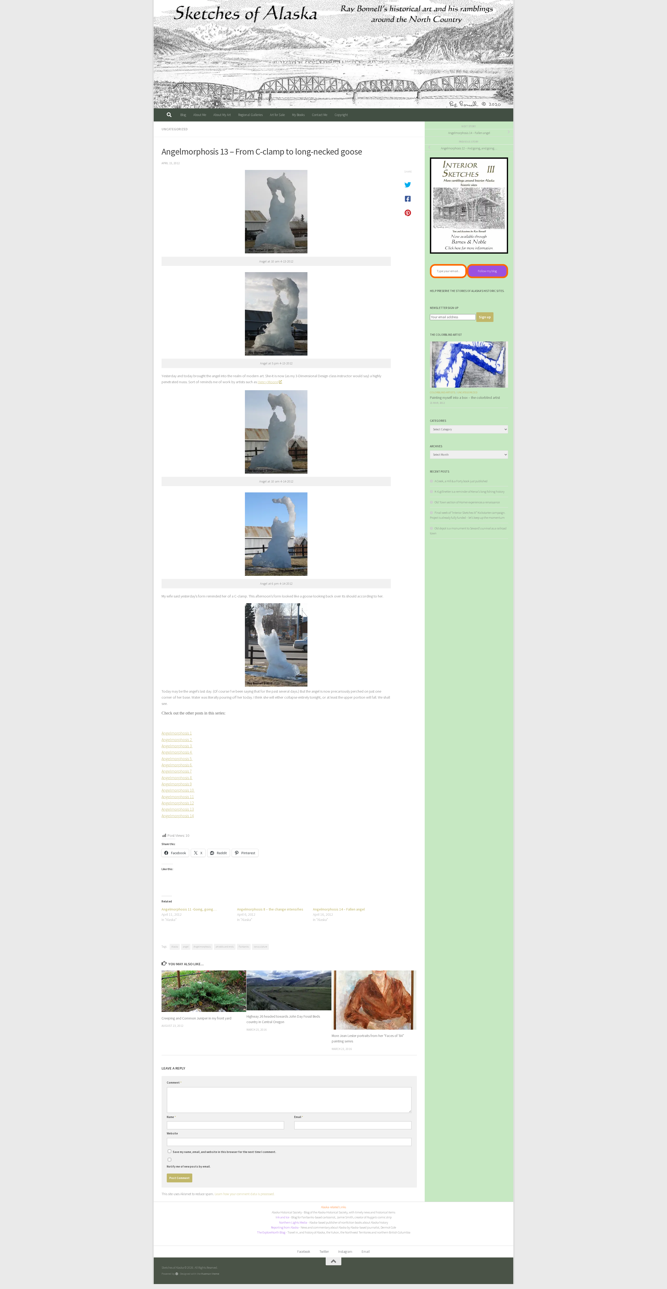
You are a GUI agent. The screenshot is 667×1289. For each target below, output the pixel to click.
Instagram (345, 1251)
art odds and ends (225, 946)
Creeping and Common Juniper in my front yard (196, 1018)
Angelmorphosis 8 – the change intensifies (270, 909)
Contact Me (319, 115)
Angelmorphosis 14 (178, 815)
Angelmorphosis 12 (178, 802)
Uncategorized (175, 129)
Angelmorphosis (202, 946)
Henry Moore (268, 382)
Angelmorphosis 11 (178, 796)
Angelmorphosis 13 (178, 809)
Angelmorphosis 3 (177, 745)
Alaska (174, 946)
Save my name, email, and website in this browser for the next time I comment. (224, 1152)
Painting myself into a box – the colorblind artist (465, 397)
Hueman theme (210, 1273)
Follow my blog (487, 271)
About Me (199, 115)
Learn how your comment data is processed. (245, 1194)
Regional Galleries (250, 115)
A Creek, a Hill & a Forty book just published (461, 481)
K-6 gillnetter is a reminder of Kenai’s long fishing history (469, 491)
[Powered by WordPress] (176, 1273)
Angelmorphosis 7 (177, 771)
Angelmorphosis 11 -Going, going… (189, 909)
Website (172, 1133)
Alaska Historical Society (287, 1212)
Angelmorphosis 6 (177, 764)
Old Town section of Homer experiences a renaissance (467, 502)
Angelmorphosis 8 (177, 777)
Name (171, 1117)
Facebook (303, 1251)
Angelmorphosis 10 (178, 790)
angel (186, 946)
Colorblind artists (442, 392)
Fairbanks (244, 946)
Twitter (324, 1251)
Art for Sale (277, 115)
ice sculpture (260, 946)
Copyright (341, 115)
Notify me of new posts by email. (189, 1166)
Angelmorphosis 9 (177, 783)
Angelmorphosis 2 (177, 739)
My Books (298, 115)
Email (298, 1117)
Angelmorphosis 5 (177, 758)
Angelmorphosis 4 (177, 752)
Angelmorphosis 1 (177, 733)
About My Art (222, 115)
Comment (174, 1082)
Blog (183, 115)
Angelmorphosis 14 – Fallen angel (339, 909)
